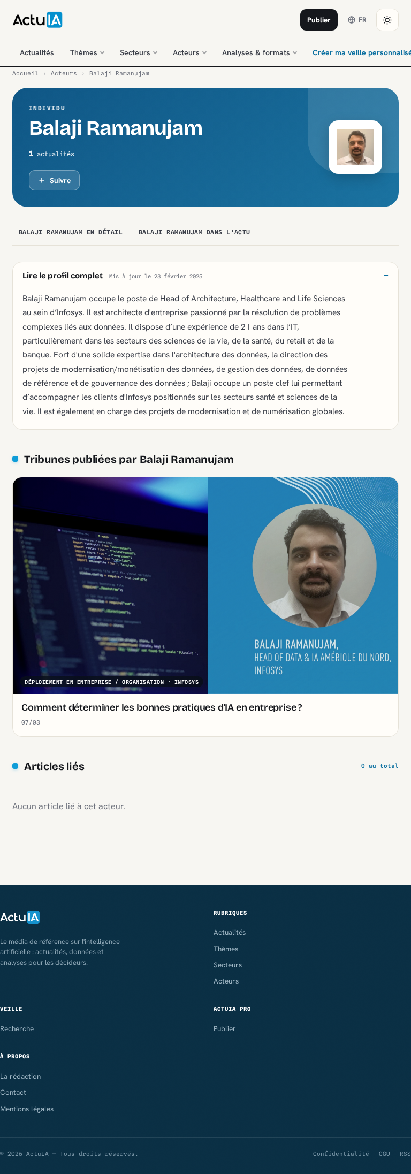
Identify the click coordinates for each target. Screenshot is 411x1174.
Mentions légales (27, 1109)
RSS (405, 1153)
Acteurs (186, 52)
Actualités (37, 52)
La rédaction (20, 1076)
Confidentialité (341, 1153)
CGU (384, 1153)
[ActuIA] (37, 19)
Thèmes (83, 52)
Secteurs (135, 52)
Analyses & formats (256, 52)
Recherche (17, 1028)
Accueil (25, 73)
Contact (13, 1092)
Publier (319, 20)
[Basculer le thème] (387, 20)
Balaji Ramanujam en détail (71, 232)
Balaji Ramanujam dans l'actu (194, 232)
